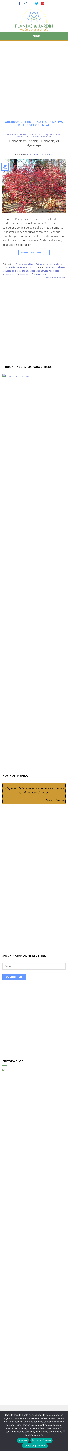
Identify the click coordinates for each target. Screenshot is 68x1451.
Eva (51, 154)
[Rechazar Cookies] (64, 1432)
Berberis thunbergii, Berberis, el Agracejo (34, 143)
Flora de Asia (24, 136)
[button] (34, 36)
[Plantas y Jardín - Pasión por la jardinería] (34, 20)
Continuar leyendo (34, 252)
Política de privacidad (35, 1445)
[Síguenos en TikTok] (31, 4)
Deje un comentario (56, 277)
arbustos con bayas (55, 267)
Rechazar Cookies (41, 1440)
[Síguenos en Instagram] (25, 4)
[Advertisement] (34, 77)
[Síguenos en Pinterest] (42, 4)
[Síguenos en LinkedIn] (48, 4)
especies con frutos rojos (41, 270)
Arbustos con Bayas (18, 134)
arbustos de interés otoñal (15, 270)
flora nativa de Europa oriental (32, 274)
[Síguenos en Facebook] (19, 4)
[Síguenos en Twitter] (37, 4)
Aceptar (23, 1440)
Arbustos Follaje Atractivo (45, 134)
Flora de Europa (42, 136)
